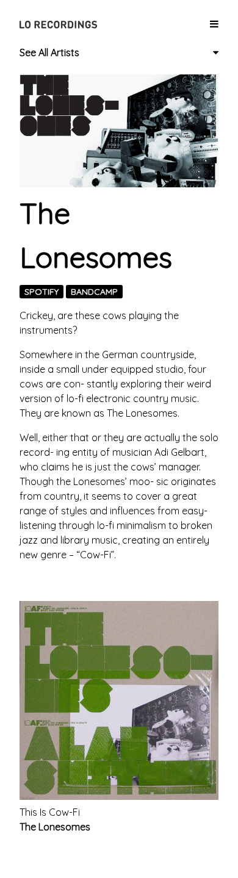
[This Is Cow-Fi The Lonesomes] (119, 700)
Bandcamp (94, 291)
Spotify (41, 291)
